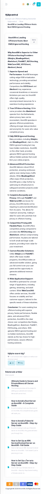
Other (21, 21)
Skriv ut (34, 41)
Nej (21, 363)
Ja (12, 363)
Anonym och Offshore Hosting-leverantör (20, 19)
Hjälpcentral (12, 21)
